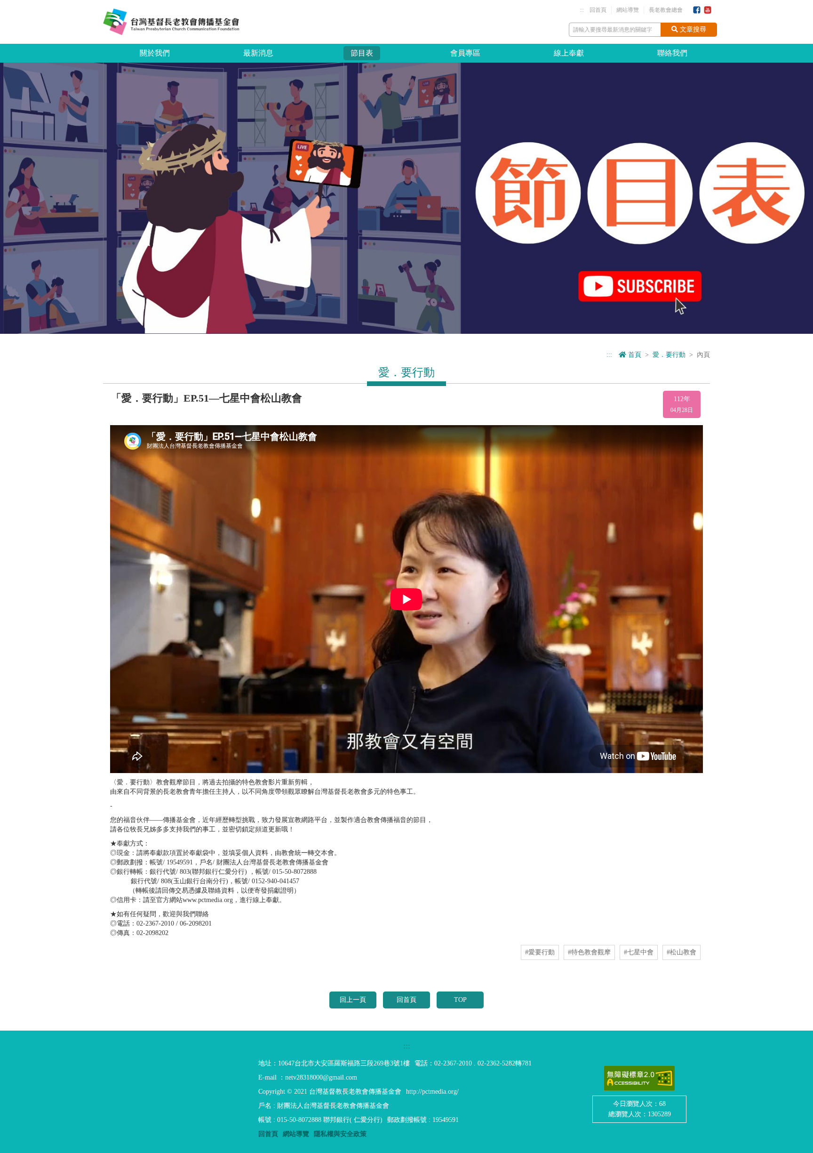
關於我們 (155, 53)
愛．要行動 (669, 354)
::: (582, 10)
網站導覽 (627, 10)
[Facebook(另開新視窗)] (696, 10)
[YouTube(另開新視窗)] (707, 10)
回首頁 (598, 10)
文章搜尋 (692, 29)
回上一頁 (353, 999)
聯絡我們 (672, 53)
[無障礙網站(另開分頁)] (639, 1078)
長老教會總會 (666, 10)
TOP (460, 999)
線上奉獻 (569, 53)
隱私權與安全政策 (340, 1133)
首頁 (633, 354)
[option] (406, 198)
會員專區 (465, 53)
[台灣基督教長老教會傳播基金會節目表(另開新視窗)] (406, 198)
